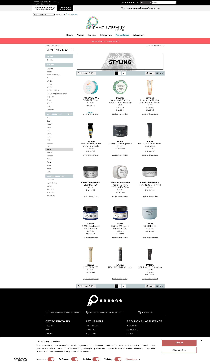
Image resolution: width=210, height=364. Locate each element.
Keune (49, 78)
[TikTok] (116, 300)
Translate (73, 14)
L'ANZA (49, 81)
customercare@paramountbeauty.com (64, 312)
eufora (49, 71)
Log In (123, 3)
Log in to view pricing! (90, 114)
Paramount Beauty (45, 8)
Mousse (50, 143)
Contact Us (90, 329)
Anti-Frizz (50, 180)
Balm (49, 118)
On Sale (50, 60)
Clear (70, 114)
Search (175, 3)
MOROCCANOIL (53, 90)
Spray (49, 168)
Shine (49, 186)
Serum (49, 165)
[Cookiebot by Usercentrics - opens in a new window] (20, 359)
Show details (131, 359)
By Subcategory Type (55, 176)
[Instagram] (105, 300)
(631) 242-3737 (51, 2)
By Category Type (54, 114)
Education (138, 35)
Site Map (130, 333)
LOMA (49, 84)
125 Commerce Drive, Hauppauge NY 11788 (106, 312)
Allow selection (179, 350)
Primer (49, 159)
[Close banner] (201, 340)
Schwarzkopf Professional (57, 94)
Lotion (49, 137)
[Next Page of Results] (124, 73)
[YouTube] (108, 300)
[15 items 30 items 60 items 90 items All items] (150, 73)
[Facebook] (101, 300)
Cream (49, 124)
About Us (49, 325)
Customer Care (92, 325)
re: (65, 8)
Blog (47, 329)
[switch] (74, 359)
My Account (91, 333)
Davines (50, 68)
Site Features (132, 329)
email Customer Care (42, 4)
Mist (48, 140)
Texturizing (51, 192)
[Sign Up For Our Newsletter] (120, 300)
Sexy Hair (50, 97)
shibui (49, 100)
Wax (48, 171)
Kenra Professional (54, 75)
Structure (50, 189)
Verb (48, 106)
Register (133, 3)
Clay (48, 121)
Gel (48, 130)
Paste (49, 149)
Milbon (49, 87)
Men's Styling (52, 183)
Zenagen (50, 109)
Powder (50, 156)
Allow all (179, 343)
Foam (49, 127)
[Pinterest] (112, 300)
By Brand (50, 65)
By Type (50, 56)
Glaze (49, 134)
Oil (48, 146)
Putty (49, 162)
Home (69, 35)
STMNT (49, 103)
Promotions (122, 35)
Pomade (50, 152)
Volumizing (51, 195)
